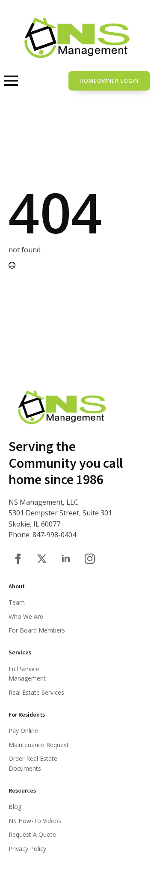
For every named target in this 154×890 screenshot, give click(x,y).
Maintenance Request (39, 745)
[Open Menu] (11, 81)
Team (17, 602)
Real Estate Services (36, 692)
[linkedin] (65, 558)
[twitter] (42, 558)
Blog (15, 806)
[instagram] (89, 558)
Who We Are (26, 616)
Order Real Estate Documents (33, 763)
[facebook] (18, 558)
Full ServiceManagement (27, 673)
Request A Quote (32, 834)
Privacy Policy (27, 849)
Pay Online (23, 731)
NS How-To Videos (35, 821)
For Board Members (37, 630)
